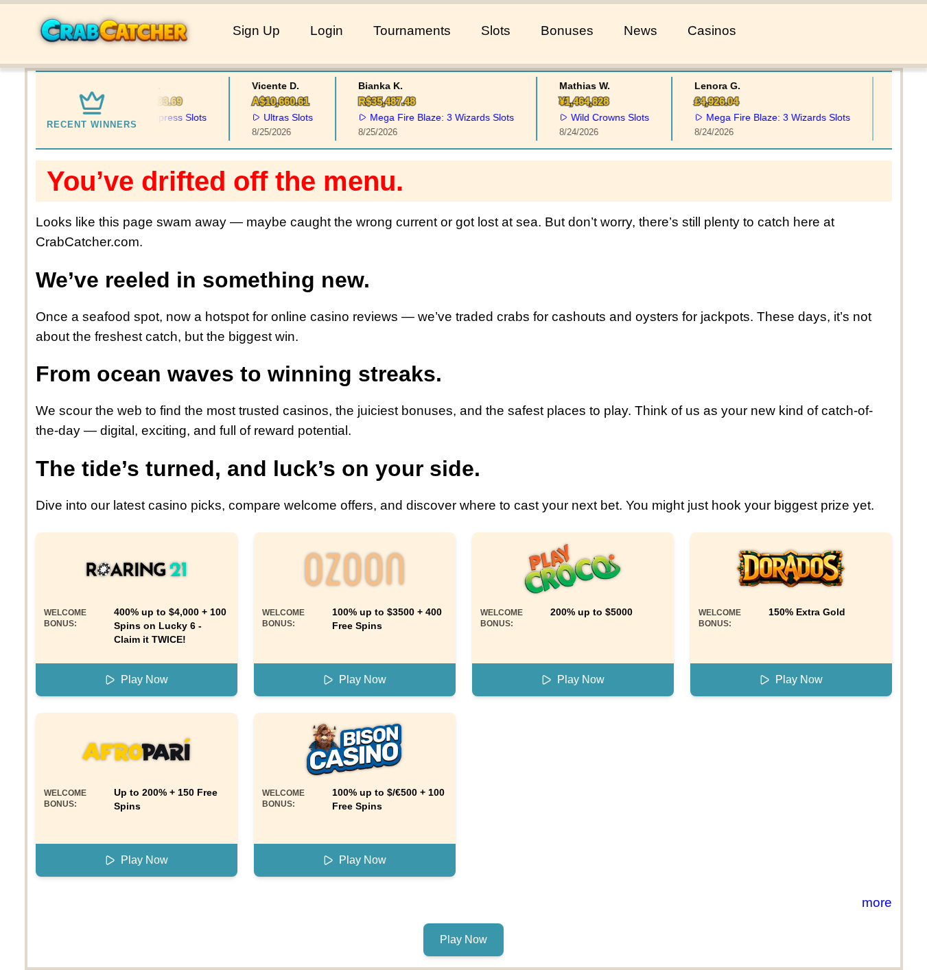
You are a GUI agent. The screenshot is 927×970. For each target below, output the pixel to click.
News (640, 30)
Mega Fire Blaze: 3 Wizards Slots (435, 117)
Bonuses (567, 30)
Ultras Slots (281, 117)
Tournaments (412, 30)
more (877, 902)
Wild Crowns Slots (603, 117)
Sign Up (256, 30)
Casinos (712, 30)
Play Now (144, 679)
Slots (496, 30)
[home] (113, 54)
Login (326, 30)
